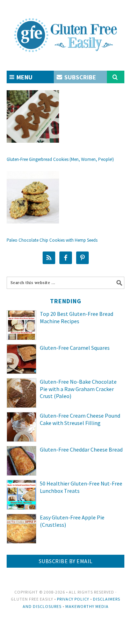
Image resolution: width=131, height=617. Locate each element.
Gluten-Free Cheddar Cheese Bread (81, 449)
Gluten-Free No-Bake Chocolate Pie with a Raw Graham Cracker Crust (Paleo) (78, 389)
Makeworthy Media (87, 606)
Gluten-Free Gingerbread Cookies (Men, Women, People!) (60, 159)
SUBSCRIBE (79, 77)
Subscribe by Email (66, 561)
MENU (23, 77)
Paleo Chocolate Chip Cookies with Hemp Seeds (52, 240)
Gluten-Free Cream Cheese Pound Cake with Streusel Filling (80, 419)
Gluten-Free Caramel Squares (75, 347)
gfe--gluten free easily (66, 29)
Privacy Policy (73, 599)
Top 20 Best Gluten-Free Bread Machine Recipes (76, 317)
